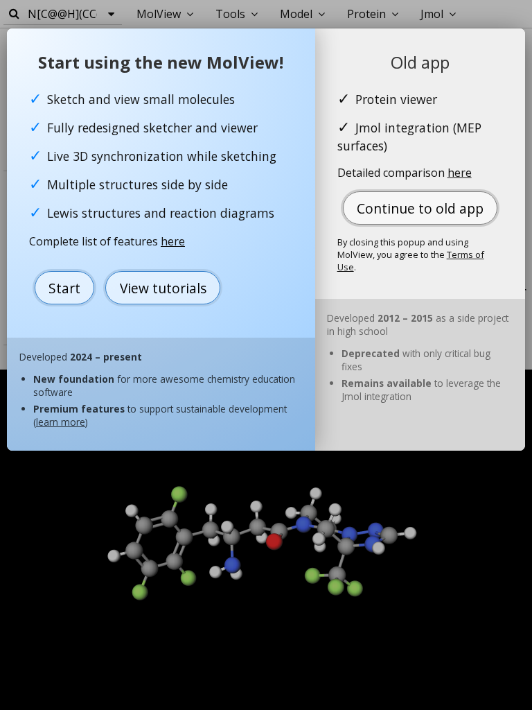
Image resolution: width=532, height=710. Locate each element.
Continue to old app (420, 208)
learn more (60, 421)
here (173, 241)
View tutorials (163, 288)
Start (64, 288)
